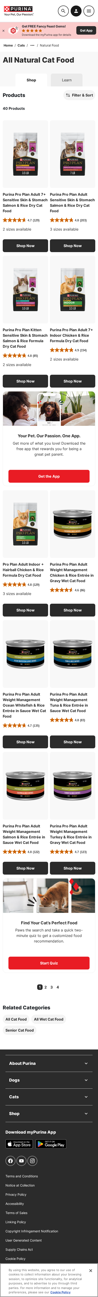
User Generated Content (23, 1240)
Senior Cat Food (19, 1030)
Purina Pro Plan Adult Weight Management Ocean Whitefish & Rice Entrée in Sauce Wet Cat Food (24, 705)
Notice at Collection (20, 1185)
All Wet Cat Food (48, 1019)
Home (8, 45)
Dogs (14, 1080)
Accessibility (14, 1204)
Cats (21, 45)
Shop (14, 1113)
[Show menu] (88, 11)
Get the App (49, 476)
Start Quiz (49, 963)
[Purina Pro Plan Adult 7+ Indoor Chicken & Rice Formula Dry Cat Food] (72, 289)
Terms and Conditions (21, 1176)
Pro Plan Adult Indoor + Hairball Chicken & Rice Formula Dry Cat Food (23, 570)
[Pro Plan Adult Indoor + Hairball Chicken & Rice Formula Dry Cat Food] (25, 524)
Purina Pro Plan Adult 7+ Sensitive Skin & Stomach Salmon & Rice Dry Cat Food (25, 202)
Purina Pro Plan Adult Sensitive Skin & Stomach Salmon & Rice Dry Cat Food (72, 202)
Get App (86, 30)
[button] (25, 245)
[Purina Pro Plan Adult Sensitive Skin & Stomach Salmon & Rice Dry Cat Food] (72, 154)
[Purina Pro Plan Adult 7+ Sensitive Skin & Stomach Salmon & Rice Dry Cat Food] (25, 154)
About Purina (22, 1063)
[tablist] (49, 78)
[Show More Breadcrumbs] (32, 45)
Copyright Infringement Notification (31, 1231)
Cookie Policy (15, 1259)
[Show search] (63, 11)
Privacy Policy (15, 1194)
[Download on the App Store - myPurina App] (19, 1143)
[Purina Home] (31, 11)
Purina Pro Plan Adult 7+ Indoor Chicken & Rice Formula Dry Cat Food (71, 335)
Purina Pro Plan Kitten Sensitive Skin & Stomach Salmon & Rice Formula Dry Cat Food (25, 338)
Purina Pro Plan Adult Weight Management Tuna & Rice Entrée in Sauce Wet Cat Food (69, 702)
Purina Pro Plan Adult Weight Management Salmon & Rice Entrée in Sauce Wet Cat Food (24, 834)
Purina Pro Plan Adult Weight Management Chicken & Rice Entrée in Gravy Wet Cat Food (72, 572)
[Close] (3, 30)
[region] (49, 1280)
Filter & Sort (82, 95)
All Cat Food (16, 1019)
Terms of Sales (16, 1213)
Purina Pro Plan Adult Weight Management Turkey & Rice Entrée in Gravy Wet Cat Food (71, 834)
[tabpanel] (49, 567)
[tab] (31, 80)
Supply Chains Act (19, 1249)
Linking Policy (15, 1222)
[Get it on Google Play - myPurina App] (51, 1143)
